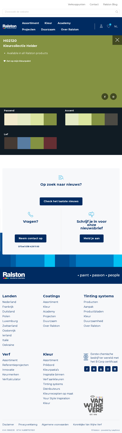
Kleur (48, 23)
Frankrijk (8, 306)
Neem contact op (30, 238)
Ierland (7, 335)
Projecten (28, 29)
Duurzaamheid (93, 321)
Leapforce (116, 430)
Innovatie (8, 369)
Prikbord (48, 365)
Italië (5, 340)
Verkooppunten (76, 4)
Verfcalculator (11, 379)
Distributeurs (51, 388)
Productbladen (94, 311)
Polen (6, 316)
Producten (91, 302)
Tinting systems (53, 384)
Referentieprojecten (15, 365)
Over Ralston (70, 29)
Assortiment (30, 23)
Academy (64, 23)
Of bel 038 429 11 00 (28, 246)
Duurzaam (48, 29)
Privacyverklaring (27, 424)
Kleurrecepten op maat (58, 393)
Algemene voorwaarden (55, 424)
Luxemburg (10, 321)
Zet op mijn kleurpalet (19, 61)
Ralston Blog (110, 4)
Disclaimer (8, 424)
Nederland (9, 302)
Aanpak (88, 306)
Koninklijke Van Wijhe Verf (87, 424)
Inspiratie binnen (53, 374)
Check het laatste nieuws (61, 201)
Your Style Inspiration (56, 398)
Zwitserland (9, 325)
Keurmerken (10, 374)
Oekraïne (8, 344)
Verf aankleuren (53, 379)
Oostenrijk (9, 330)
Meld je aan (92, 238)
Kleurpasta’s (51, 369)
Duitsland (8, 311)
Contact (94, 4)
